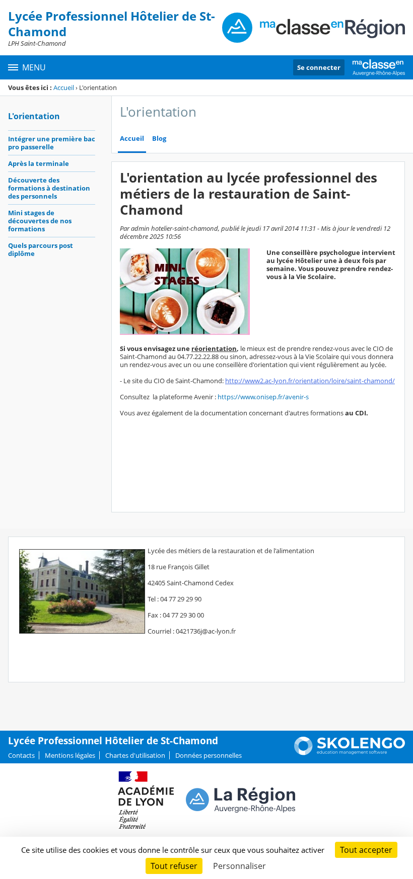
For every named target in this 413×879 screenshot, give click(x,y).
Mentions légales (70, 755)
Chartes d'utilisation (135, 755)
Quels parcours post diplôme (40, 249)
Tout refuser (174, 865)
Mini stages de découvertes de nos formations (40, 220)
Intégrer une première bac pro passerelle (51, 142)
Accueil (63, 87)
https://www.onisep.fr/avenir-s (263, 396)
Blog (159, 138)
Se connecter (318, 67)
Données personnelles (208, 755)
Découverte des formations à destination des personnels (49, 188)
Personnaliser (239, 865)
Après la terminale (38, 163)
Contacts (21, 755)
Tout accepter (366, 849)
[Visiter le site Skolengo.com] (349, 752)
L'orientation (34, 116)
